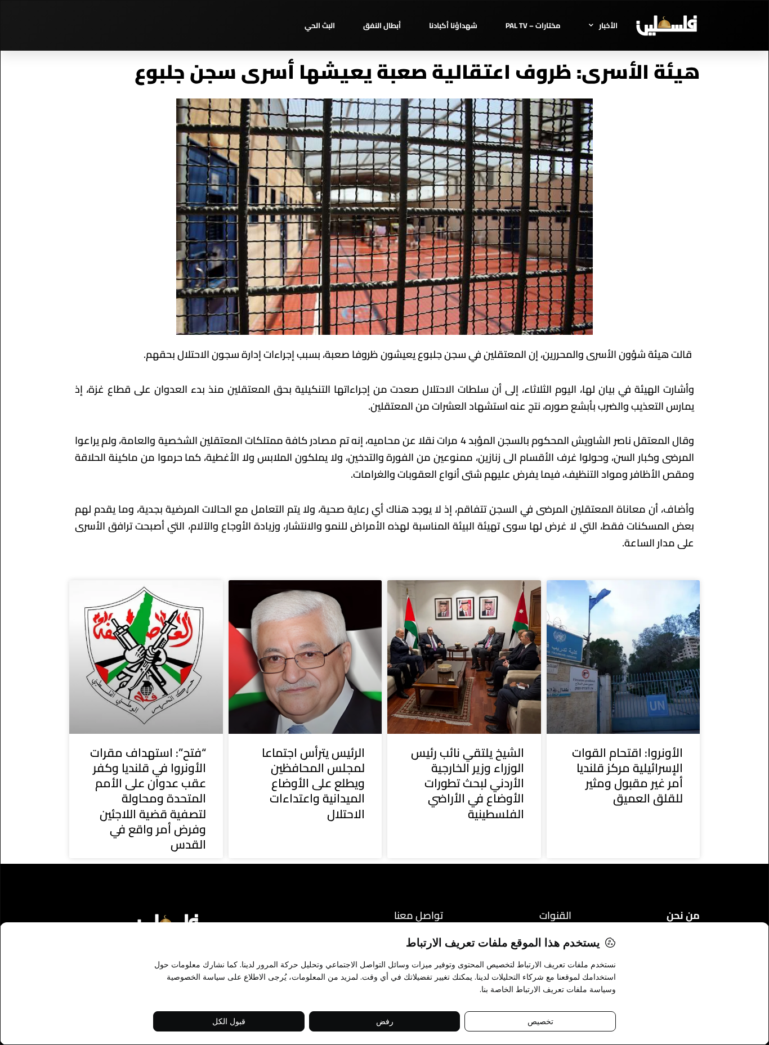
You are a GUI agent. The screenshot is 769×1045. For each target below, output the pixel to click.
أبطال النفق (382, 25)
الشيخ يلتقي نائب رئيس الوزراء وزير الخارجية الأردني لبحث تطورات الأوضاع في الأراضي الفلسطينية (467, 783)
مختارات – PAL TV (533, 25)
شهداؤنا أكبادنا (453, 25)
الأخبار (608, 25)
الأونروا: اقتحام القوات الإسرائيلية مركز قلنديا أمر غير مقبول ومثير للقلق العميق (627, 776)
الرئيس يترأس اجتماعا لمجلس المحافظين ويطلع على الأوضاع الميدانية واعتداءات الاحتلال (313, 783)
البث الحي (320, 25)
